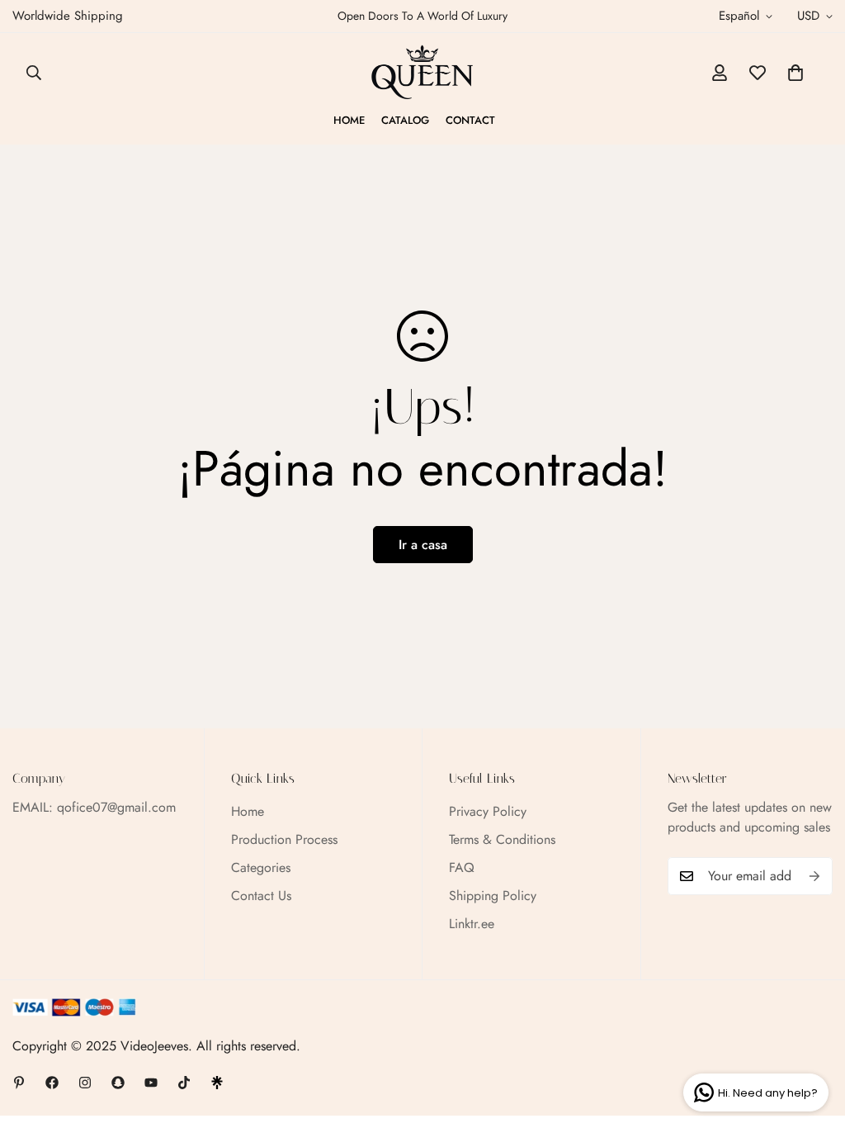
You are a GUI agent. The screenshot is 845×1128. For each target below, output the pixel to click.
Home (349, 120)
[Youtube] (151, 1082)
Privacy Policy (487, 811)
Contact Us (261, 895)
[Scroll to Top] (813, 1038)
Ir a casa (423, 544)
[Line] (217, 1082)
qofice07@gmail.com (116, 807)
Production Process (284, 839)
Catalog (405, 120)
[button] (795, 73)
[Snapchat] (118, 1082)
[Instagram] (85, 1082)
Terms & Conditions (502, 839)
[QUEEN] (422, 72)
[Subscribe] (814, 876)
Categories (260, 867)
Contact (470, 120)
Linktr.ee (471, 923)
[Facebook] (52, 1082)
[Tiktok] (184, 1082)
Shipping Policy (492, 895)
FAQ (461, 867)
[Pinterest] (19, 1082)
